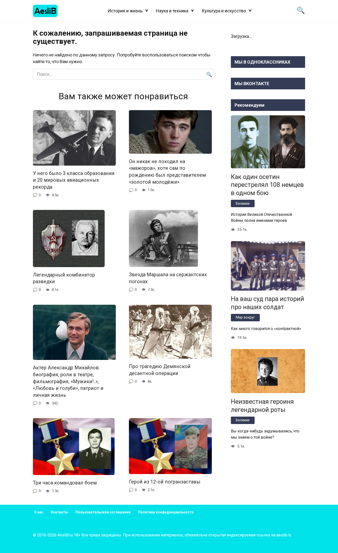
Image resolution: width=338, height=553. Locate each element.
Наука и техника (172, 10)
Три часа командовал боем (65, 483)
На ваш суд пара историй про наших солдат (267, 303)
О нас (38, 512)
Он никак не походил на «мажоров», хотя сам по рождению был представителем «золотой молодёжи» (167, 172)
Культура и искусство (224, 10)
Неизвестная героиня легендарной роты (262, 405)
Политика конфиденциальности (165, 512)
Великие (243, 203)
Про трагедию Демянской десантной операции (160, 370)
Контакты (59, 512)
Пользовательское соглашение (103, 512)
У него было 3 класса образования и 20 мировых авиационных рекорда (74, 180)
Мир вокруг (245, 317)
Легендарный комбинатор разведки (64, 278)
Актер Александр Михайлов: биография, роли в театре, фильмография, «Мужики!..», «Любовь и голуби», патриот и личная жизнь (68, 381)
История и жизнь (125, 10)
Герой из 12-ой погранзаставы (164, 482)
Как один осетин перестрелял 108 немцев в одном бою (267, 185)
